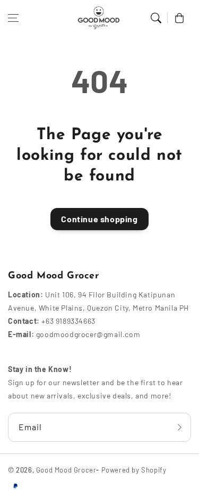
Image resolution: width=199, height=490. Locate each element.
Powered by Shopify (134, 470)
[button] (13, 18)
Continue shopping (99, 219)
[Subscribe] (179, 427)
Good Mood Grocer (66, 470)
